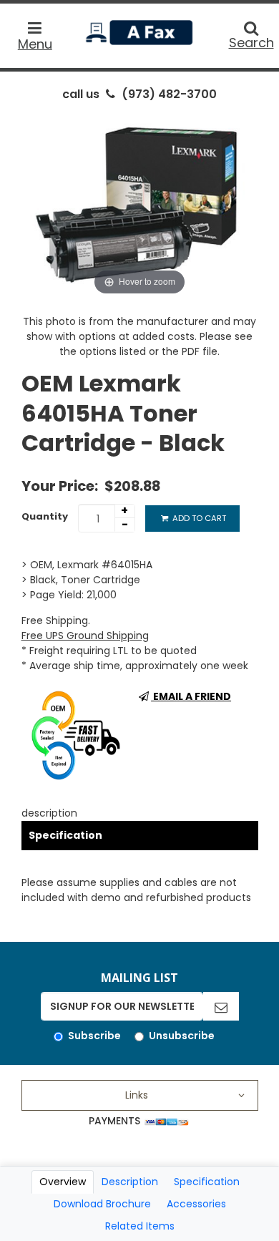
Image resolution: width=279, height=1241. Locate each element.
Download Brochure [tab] (102, 1204)
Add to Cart (198, 518)
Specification (65, 835)
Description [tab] (130, 1181)
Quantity (44, 516)
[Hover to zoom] (139, 204)
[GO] (221, 1006)
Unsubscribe (182, 1035)
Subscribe (94, 1035)
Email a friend (191, 696)
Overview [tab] (62, 1181)
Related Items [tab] (140, 1226)
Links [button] (136, 1095)
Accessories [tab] (196, 1204)
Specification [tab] (207, 1181)
